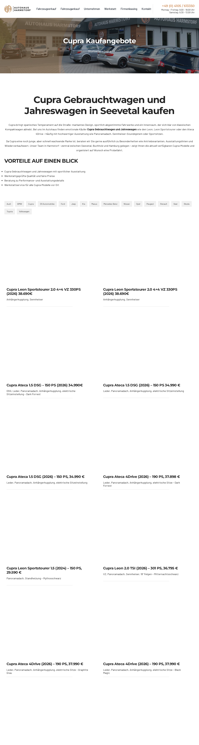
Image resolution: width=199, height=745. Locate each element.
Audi (9, 204)
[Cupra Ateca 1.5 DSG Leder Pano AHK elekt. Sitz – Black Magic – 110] (148, 349)
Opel (138, 204)
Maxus (94, 204)
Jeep (73, 204)
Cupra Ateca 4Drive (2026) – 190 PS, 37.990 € (45, 664)
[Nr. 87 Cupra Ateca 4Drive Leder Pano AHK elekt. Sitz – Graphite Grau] (51, 628)
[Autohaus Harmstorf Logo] (17, 9)
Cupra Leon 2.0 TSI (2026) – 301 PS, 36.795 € (140, 568)
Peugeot (150, 204)
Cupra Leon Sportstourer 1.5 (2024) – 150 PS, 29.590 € (44, 570)
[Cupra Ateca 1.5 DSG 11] (51, 349)
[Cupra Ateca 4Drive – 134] (148, 441)
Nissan (127, 204)
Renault (163, 204)
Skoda (186, 204)
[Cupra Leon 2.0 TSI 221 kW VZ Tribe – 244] (148, 533)
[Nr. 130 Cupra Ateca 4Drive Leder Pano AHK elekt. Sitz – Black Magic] (148, 628)
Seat (175, 204)
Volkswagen (24, 211)
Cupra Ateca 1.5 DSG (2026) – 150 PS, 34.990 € (45, 477)
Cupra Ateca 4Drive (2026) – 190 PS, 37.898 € (141, 477)
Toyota (10, 211)
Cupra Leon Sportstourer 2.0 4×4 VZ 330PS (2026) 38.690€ (44, 291)
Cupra (31, 204)
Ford (63, 204)
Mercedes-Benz (110, 204)
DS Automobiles (47, 204)
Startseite (94, 51)
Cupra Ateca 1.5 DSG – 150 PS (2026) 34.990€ (45, 385)
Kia (83, 204)
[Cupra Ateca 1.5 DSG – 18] (51, 441)
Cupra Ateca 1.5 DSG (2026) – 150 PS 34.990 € (141, 385)
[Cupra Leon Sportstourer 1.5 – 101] (51, 533)
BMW (19, 204)
